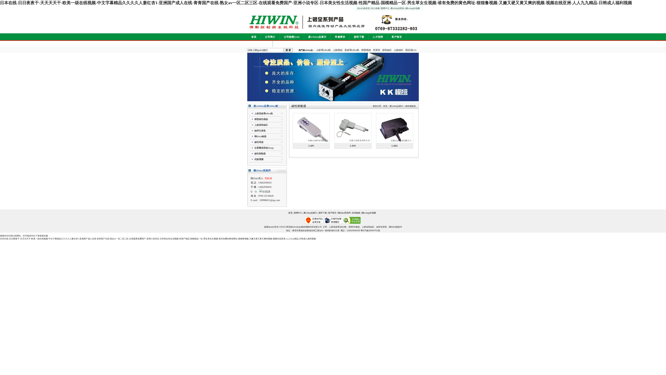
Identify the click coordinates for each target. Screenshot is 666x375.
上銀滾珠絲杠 (368, 227)
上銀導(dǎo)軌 (323, 50)
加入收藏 (375, 8)
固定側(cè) (410, 50)
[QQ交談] (264, 191)
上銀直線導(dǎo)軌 (338, 227)
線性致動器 (410, 106)
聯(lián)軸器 (394, 227)
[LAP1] (311, 128)
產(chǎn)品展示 (317, 37)
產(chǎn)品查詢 (397, 8)
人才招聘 (378, 37)
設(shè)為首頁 (363, 8)
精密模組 (366, 50)
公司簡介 (270, 37)
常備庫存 (340, 37)
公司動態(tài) (292, 37)
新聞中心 (298, 213)
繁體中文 (385, 8)
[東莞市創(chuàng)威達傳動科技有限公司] (296, 19)
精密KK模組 (354, 227)
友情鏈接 (356, 213)
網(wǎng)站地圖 (412, 8)
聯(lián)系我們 (259, 44)
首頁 (254, 37)
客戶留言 (397, 37)
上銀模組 (338, 50)
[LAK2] (394, 128)
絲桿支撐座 (381, 227)
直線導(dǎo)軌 (351, 50)
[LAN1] (353, 128)
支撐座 (376, 50)
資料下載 (359, 37)
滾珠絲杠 (387, 50)
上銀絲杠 (398, 50)
